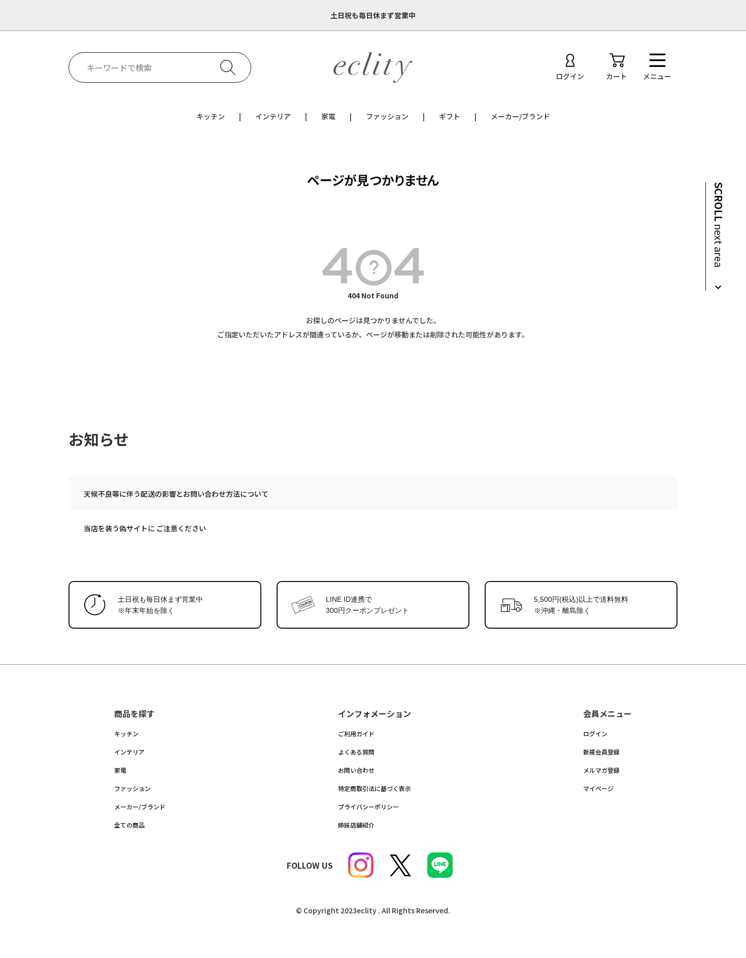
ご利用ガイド (356, 733)
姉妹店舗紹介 (356, 824)
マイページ (598, 788)
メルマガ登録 (601, 770)
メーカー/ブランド (520, 116)
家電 (328, 116)
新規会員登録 (601, 751)
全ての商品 (129, 824)
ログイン (595, 733)
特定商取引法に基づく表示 (374, 788)
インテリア (273, 116)
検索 (227, 67)
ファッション (387, 116)
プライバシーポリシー (368, 806)
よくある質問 (356, 751)
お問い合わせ (356, 770)
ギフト (449, 116)
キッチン (210, 116)
